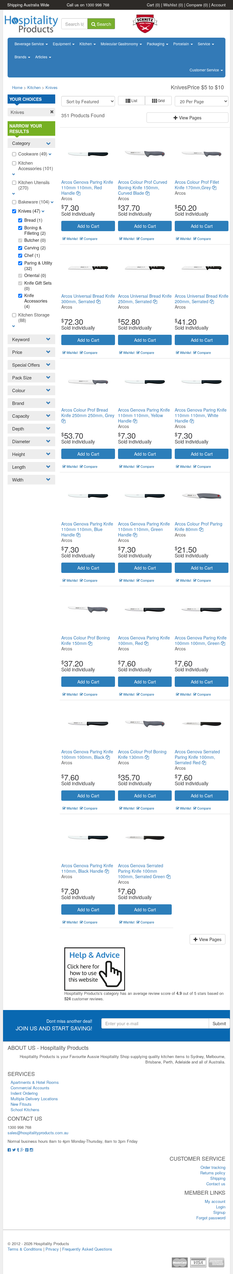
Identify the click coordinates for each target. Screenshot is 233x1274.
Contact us (215, 1184)
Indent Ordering (24, 1093)
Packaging (156, 43)
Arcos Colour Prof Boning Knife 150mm (85, 640)
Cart (153, 5)
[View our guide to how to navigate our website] (94, 968)
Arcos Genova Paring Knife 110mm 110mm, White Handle (201, 415)
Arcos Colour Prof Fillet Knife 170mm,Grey (197, 184)
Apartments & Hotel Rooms (35, 1082)
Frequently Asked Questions (87, 1249)
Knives (52, 87)
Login (220, 1207)
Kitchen (86, 43)
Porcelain (181, 43)
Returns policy (212, 1173)
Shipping (217, 1178)
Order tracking (213, 1167)
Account (218, 5)
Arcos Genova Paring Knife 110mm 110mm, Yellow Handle (144, 415)
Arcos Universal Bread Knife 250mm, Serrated (145, 298)
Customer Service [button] (205, 69)
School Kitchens (25, 1109)
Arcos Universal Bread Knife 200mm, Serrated (201, 298)
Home (17, 87)
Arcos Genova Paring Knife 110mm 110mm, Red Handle (87, 187)
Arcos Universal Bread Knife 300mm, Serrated (88, 298)
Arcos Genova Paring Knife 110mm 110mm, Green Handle (144, 529)
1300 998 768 (97, 5)
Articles (41, 56)
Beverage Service (30, 43)
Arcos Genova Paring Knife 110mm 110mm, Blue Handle (87, 529)
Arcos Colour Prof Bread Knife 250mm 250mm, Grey (87, 412)
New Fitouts (21, 1104)
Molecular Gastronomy (120, 43)
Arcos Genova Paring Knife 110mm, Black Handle (87, 868)
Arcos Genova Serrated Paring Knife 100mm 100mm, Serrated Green (142, 870)
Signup (219, 1212)
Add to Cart (88, 226)
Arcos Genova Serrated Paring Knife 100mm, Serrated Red (197, 756)
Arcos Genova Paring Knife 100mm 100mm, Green (201, 640)
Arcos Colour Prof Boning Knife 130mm (142, 754)
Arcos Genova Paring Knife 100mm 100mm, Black (87, 754)
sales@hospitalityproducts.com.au (38, 1132)
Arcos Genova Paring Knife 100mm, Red (144, 640)
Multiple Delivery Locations (34, 1098)
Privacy (52, 1249)
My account (215, 1201)
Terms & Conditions (25, 1249)
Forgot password (210, 1218)
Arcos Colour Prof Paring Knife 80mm (198, 526)
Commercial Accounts (30, 1088)
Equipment (62, 43)
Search (103, 24)
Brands (21, 56)
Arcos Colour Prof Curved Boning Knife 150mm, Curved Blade (142, 187)
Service (204, 43)
